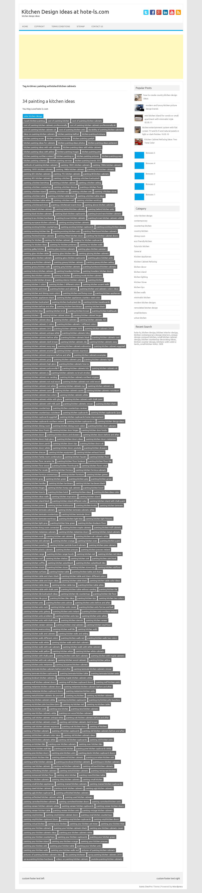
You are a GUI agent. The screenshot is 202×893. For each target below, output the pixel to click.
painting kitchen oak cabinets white (92, 536)
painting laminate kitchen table (74, 673)
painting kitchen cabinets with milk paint (42, 404)
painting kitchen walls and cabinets (40, 633)
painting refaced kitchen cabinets (98, 766)
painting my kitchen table (98, 704)
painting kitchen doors (34, 435)
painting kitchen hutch (58, 492)
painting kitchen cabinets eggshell (109, 346)
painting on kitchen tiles (34, 744)
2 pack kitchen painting (34, 121)
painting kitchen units (33, 603)
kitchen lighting (141, 277)
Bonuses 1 (150, 194)
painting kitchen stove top (83, 567)
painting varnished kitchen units (106, 801)
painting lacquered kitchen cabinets (71, 664)
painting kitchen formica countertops (41, 474)
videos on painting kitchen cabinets (72, 859)
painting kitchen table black (74, 580)
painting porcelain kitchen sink (100, 757)
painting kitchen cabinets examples (90, 355)
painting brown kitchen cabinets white (105, 218)
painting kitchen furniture (72, 474)
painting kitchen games (97, 474)
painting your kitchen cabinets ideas (40, 832)
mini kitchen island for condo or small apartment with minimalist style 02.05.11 (161, 118)
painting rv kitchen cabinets (36, 779)
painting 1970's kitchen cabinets (38, 169)
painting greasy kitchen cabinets (68, 262)
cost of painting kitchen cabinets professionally (45, 125)
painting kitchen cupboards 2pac (106, 412)
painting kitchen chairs (106, 404)
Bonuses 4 (150, 163)
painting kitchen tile (108, 589)
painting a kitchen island (35, 191)
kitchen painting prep (112, 156)
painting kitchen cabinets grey (67, 359)
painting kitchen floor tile (99, 461)
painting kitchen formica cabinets (91, 470)
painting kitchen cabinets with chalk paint (84, 399)
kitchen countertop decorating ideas (159, 339)
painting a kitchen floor (91, 187)
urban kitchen (140, 318)
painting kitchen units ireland (66, 611)
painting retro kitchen (66, 775)
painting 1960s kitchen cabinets (107, 165)
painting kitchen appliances (107, 293)
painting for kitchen (33, 240)
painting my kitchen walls (35, 709)
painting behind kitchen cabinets (70, 209)
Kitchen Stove (140, 282)
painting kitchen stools (34, 567)
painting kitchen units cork (36, 607)
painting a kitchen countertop (37, 187)
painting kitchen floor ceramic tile (39, 461)
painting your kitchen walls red (65, 850)
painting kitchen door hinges (65, 430)
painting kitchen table (59, 572)
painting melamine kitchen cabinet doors (42, 687)
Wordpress (177, 886)
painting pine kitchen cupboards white (93, 748)
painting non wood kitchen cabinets (75, 713)
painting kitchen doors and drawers (63, 435)
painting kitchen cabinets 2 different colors (76, 324)
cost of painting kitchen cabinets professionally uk (93, 125)
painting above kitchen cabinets (99, 205)
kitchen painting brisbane (93, 134)
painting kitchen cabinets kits (75, 368)
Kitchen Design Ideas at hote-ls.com (65, 12)
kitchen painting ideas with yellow (39, 152)
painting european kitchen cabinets (40, 222)
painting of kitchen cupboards (66, 731)
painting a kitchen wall (63, 200)
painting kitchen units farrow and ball (96, 607)
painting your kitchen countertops (39, 837)
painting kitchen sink (80, 558)
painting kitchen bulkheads (104, 311)
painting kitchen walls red (72, 638)
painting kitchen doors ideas (70, 439)
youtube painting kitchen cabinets (106, 859)
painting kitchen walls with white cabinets (82, 647)
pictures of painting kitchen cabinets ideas (43, 855)
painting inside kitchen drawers (38, 280)
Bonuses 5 (150, 153)
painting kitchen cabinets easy (103, 342)
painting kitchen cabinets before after (41, 337)
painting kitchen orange (64, 541)
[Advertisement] (101, 57)
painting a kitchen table (34, 196)
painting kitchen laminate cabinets (39, 510)
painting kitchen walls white (36, 642)
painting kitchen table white (91, 585)
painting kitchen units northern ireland (99, 611)
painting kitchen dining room (37, 426)
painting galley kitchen (34, 249)
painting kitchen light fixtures (99, 519)
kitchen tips (139, 287)
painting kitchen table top (63, 585)
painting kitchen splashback (60, 563)
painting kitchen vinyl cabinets (70, 625)
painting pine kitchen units (64, 753)
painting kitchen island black (37, 501)
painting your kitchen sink (35, 846)
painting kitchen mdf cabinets (107, 527)
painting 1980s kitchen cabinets (70, 169)
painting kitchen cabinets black (75, 337)
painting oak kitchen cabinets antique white (43, 717)
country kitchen (141, 231)
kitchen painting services (61, 160)
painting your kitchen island (36, 841)
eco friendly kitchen (143, 241)
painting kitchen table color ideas (105, 580)
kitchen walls (140, 292)
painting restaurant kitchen (103, 771)
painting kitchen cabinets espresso (72, 351)
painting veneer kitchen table (37, 810)
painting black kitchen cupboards (70, 214)
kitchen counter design (145, 342)
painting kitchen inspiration (64, 496)
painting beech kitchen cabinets (38, 209)
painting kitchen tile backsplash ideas (41, 594)
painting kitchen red (86, 554)
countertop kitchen (143, 226)
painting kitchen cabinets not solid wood (81, 382)
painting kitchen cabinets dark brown (41, 342)
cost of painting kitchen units (72, 130)
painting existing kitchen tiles (37, 231)
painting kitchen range (34, 554)
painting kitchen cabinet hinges (87, 315)
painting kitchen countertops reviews (70, 408)
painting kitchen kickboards (60, 505)
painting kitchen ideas (81, 492)
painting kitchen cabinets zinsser (78, 404)
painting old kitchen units (101, 740)
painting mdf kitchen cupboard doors (76, 682)
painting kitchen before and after (39, 306)
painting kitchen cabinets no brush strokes (70, 373)
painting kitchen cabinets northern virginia (79, 377)
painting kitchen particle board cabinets (68, 545)
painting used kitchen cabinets (79, 797)
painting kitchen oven (87, 541)
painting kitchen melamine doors (74, 532)
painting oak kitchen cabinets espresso (41, 726)
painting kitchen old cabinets (37, 541)
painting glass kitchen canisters (92, 249)
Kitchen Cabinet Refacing (145, 262)
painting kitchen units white (94, 616)
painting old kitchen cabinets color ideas (42, 735)
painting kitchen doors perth (37, 443)
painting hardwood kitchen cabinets (99, 267)
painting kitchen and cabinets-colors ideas (99, 289)
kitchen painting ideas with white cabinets (82, 147)
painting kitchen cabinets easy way (39, 346)
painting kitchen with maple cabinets (107, 656)
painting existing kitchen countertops (41, 227)
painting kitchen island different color (69, 501)
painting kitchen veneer (96, 620)
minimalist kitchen (142, 297)
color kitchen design (33, 116)
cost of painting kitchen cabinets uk (40, 130)
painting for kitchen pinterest (63, 244)
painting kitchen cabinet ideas (37, 320)
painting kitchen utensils (72, 620)
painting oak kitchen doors (74, 726)
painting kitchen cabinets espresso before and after (47, 355)
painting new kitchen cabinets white (40, 713)
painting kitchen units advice (59, 603)
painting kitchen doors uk (92, 443)
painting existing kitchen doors (110, 227)
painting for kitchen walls (91, 244)
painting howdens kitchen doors (97, 271)
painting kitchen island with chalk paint (107, 501)
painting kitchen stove (57, 567)
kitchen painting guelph (83, 138)
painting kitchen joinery (34, 505)
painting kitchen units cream (63, 607)
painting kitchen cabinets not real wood (42, 382)
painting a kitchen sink (81, 191)
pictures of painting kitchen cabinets (98, 850)
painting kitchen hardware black (90, 483)
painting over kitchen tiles (90, 744)
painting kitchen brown (78, 311)
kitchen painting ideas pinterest (102, 143)
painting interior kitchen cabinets (70, 280)
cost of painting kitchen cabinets (87, 121)
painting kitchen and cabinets (63, 289)
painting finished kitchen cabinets (39, 236)
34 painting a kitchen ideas (48, 101)
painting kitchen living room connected (41, 527)
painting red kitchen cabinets (66, 766)
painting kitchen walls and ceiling (73, 633)
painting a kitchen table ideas (91, 196)
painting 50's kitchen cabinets (100, 169)
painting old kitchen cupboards (72, 740)
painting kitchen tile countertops (75, 594)
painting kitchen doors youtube (67, 448)
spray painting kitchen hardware (38, 859)
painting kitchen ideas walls (36, 496)
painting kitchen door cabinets (102, 426)
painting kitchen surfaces (35, 572)
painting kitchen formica (61, 470)
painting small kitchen (92, 779)
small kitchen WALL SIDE (151, 344)
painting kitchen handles (35, 483)
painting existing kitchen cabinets (74, 222)
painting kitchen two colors (111, 598)
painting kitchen (95, 280)
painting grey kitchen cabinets (66, 267)
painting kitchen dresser (35, 452)
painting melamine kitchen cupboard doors (43, 691)
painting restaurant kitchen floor (39, 775)
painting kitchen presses (67, 549)
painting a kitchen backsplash (86, 178)
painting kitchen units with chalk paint (41, 620)
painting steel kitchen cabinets (37, 788)
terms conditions (60, 26)
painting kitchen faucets (76, 457)
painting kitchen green (56, 479)
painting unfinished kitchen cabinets (72, 793)
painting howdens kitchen (68, 271)
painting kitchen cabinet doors (57, 315)
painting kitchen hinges (34, 488)
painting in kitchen (62, 275)
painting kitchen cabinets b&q (76, 333)
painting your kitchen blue (112, 824)
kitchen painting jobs (91, 152)
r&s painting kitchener (75, 855)
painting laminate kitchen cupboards (40, 673)
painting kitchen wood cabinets (72, 660)
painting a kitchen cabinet (64, 183)
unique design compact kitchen (156, 336)
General (137, 251)
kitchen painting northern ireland (39, 156)
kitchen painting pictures (88, 156)
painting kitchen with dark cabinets (72, 656)
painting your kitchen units (89, 846)
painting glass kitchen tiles (64, 253)
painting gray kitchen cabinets (37, 262)
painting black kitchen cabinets (38, 214)
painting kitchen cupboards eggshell (40, 417)
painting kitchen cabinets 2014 (99, 328)
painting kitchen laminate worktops (40, 519)
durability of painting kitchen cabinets (105, 130)
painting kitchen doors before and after (101, 435)
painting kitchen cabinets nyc (72, 386)
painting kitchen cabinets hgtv (98, 359)
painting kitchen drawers (95, 448)
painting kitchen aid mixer (35, 289)
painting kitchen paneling (35, 545)
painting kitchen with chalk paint (38, 656)
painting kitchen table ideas (36, 585)
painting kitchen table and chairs (87, 572)
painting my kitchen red (73, 704)
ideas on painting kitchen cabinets (39, 134)
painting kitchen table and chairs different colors (84, 576)
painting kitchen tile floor (104, 594)
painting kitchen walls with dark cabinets (70, 642)
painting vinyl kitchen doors (106, 819)
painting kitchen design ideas (111, 421)
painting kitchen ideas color (106, 492)
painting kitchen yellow (99, 660)
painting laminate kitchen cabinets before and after (47, 669)
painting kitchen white (63, 651)
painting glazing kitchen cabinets (94, 253)
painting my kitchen (75, 695)
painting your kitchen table (62, 846)
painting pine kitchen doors (36, 753)
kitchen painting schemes (35, 160)
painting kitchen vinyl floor (98, 625)
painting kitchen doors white (37, 448)
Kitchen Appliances (142, 256)
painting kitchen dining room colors (69, 426)
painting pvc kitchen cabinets (106, 762)
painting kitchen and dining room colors (42, 293)
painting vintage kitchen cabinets (97, 810)
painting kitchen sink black (104, 558)
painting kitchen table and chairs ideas (41, 580)
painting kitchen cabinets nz (100, 386)
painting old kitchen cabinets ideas (79, 735)
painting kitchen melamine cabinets (40, 532)
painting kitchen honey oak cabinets (64, 488)
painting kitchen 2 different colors (64, 284)
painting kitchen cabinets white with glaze (43, 399)
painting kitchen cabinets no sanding (40, 377)
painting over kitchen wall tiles (37, 748)
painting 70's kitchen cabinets (66, 174)
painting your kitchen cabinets (37, 828)
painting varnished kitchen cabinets (40, 801)
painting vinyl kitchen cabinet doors (62, 815)
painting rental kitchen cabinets (73, 771)
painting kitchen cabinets (65, 320)
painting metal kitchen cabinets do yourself (43, 695)
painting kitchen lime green (62, 523)
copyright (39, 26)
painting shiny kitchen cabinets (66, 779)
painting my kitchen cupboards (72, 700)
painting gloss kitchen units (100, 258)
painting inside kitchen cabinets (87, 275)
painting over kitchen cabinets (62, 744)
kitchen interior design (167, 332)
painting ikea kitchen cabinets (37, 275)
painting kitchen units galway (37, 611)
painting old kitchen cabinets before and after (103, 731)
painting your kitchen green (102, 837)
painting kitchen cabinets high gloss (40, 364)
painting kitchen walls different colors (41, 638)
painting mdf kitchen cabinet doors (40, 682)
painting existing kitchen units (66, 231)
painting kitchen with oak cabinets (39, 660)
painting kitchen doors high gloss (39, 439)
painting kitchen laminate (111, 505)
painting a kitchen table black (61, 196)
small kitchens (140, 313)
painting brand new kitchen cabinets (104, 214)
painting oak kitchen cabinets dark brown (78, 722)
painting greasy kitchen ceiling (100, 262)
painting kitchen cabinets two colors (40, 395)
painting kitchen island (89, 496)
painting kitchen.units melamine (38, 664)
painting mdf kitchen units (108, 682)
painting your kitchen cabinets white (75, 832)
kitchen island (140, 272)
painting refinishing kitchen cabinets (40, 771)
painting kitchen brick (55, 311)
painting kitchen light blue (71, 519)
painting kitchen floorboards (65, 465)
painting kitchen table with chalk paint (41, 589)
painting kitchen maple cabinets (76, 527)
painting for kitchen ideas (35, 244)
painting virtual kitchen (34, 824)
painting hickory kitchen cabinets (39, 271)
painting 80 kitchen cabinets (96, 174)
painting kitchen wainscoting (37, 629)
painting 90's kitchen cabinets (37, 178)
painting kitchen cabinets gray (37, 359)
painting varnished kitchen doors (74, 801)
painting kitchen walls (87, 629)
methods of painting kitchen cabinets (41, 165)
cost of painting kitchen (58, 121)
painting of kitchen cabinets (36, 731)
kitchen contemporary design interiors (152, 335)
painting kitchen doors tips (65, 443)
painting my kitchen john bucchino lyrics (42, 704)
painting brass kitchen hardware (38, 218)
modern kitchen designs (145, 302)
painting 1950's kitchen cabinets (75, 165)
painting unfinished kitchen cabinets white (43, 797)
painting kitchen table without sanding (78, 589)
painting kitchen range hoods (60, 554)
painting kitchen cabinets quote (69, 390)
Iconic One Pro (146, 886)
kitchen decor (140, 267)
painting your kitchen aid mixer (84, 824)
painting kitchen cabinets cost (106, 337)
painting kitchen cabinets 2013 (68, 328)
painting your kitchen (57, 824)
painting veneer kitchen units (66, 810)
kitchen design (149, 332)
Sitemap (81, 26)
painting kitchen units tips (67, 616)
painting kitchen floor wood (36, 465)
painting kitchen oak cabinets (59, 536)
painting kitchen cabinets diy (74, 342)
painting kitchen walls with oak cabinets (42, 647)
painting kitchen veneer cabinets (38, 625)
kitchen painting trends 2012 (88, 160)
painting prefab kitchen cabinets (38, 762)
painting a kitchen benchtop (36, 183)
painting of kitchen (98, 726)
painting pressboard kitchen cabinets (73, 762)
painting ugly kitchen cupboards (38, 793)
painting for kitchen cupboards (88, 240)
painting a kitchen (61, 178)
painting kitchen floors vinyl (94, 465)
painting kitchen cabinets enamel (39, 351)
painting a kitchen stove (105, 191)
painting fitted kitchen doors (70, 236)
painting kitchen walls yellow (37, 651)
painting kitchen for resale (36, 470)
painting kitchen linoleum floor (92, 523)
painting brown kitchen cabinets (70, 218)
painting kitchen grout (101, 479)
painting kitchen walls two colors (102, 638)
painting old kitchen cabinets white (40, 740)
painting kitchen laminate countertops (41, 514)
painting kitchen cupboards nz (81, 421)
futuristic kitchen (141, 246)
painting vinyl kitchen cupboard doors (41, 819)
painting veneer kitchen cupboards (78, 806)
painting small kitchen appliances (39, 784)
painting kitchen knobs (86, 505)
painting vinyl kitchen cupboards (76, 819)
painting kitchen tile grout (35, 598)
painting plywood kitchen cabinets (67, 757)
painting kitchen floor (99, 457)
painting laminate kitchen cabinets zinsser (93, 669)
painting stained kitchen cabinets (72, 784)
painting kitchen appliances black (39, 298)
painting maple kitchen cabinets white (75, 678)
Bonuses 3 (150, 174)
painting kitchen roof (33, 558)
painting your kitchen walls (36, 850)
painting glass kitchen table (36, 253)
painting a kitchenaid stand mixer (66, 205)
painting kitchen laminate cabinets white (76, 510)
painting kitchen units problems (38, 616)
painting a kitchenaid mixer (36, 205)
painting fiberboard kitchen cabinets (100, 231)
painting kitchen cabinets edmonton (74, 346)
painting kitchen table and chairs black (41, 576)
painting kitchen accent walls (96, 284)
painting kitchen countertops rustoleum (42, 412)
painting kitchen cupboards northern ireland (44, 421)
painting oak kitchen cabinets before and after (87, 717)
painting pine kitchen (63, 748)
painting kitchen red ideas (110, 554)
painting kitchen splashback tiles (91, 563)
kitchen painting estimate (58, 138)
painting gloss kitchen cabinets (38, 258)
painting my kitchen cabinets (100, 695)
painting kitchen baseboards (96, 302)
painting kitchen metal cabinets (106, 532)
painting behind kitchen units (101, 209)
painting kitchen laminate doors (75, 514)
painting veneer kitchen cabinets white (41, 806)
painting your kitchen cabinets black (70, 828)
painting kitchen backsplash (36, 302)
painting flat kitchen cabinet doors (102, 236)
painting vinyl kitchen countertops (96, 815)
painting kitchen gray (33, 479)
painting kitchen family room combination (43, 457)
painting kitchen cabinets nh (104, 368)
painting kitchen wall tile (64, 629)
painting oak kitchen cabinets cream (40, 722)
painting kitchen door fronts (37, 430)
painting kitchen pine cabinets (102, 545)
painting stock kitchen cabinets (68, 788)
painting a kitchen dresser (65, 187)
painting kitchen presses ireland (95, 549)
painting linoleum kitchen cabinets (39, 678)
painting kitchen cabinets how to (74, 364)
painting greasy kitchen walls (37, 267)
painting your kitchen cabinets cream (106, 828)
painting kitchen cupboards (75, 412)
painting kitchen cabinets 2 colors (39, 324)
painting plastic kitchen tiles (36, 757)
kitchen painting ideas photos (71, 143)
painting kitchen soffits (34, 563)
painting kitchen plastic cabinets (38, 549)
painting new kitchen (58, 709)
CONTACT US (97, 26)
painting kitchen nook (34, 536)
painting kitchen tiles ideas (62, 598)
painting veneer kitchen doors (110, 806)
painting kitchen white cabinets (90, 651)
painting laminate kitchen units (105, 673)
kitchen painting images (68, 152)
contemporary (140, 221)
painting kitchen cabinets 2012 (37, 328)
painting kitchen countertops (37, 408)
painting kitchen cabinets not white (40, 386)
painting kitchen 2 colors (35, 284)
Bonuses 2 (150, 184)
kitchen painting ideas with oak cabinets (42, 147)
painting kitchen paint (110, 541)
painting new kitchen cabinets (84, 709)
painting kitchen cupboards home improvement (82, 417)
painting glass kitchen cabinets (61, 249)
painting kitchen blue (33, 311)
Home (25, 26)
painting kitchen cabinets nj (36, 373)
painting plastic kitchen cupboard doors (96, 753)
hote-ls (137, 332)
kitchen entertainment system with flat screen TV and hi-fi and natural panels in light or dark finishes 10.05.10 (160, 130)
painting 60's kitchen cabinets (37, 174)
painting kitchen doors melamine (101, 439)
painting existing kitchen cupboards (77, 227)
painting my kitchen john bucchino (104, 700)
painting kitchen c (32, 315)
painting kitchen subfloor (109, 567)
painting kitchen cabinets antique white (41, 333)
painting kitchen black (95, 306)
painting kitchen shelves (57, 558)
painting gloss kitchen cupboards (70, 258)
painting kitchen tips (86, 598)
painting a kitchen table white (37, 200)
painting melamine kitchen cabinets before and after (88, 687)
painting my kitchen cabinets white (39, 700)
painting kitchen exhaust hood (90, 452)
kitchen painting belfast (68, 134)
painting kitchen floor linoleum (71, 461)
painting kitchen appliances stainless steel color (78, 298)
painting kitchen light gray (36, 523)
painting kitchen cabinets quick (38, 390)
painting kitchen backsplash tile (66, 302)
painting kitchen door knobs (94, 430)
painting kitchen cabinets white (74, 395)
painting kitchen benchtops (69, 306)
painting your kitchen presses (94, 841)
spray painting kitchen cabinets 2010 (105, 855)
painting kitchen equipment (61, 452)
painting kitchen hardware (61, 483)
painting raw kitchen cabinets (37, 766)
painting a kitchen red (58, 191)
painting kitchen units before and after (92, 603)
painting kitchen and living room (77, 293)
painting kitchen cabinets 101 (93, 320)
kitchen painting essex (34, 138)
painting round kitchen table (92, 775)
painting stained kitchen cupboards (106, 784)
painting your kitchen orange (65, 841)
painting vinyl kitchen (33, 815)
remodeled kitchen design (146, 308)
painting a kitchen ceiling (89, 183)
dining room (139, 236)
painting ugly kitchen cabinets (99, 788)
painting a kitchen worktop (89, 200)
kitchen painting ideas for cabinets (39, 143)
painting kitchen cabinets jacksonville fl (41, 368)
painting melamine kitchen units (80, 691)
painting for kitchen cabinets (58, 240)
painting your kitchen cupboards (72, 837)
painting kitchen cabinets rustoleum (102, 390)
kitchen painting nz (65, 156)
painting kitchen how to (34, 492)
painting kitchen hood (93, 488)
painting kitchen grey (78, 479)
